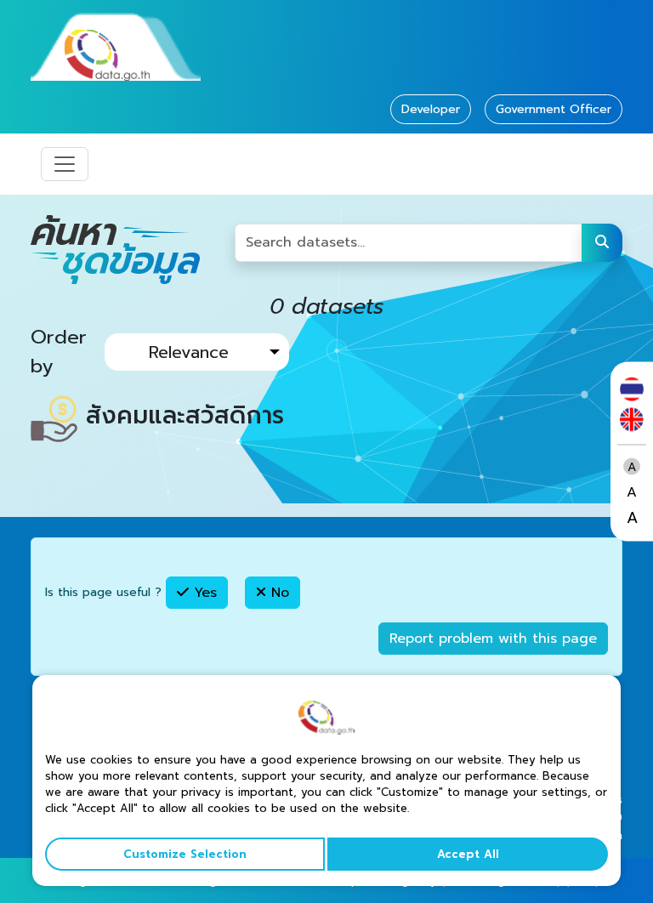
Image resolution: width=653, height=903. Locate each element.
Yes (203, 592)
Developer (430, 109)
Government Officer (553, 109)
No (277, 592)
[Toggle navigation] (64, 164)
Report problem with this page (493, 638)
